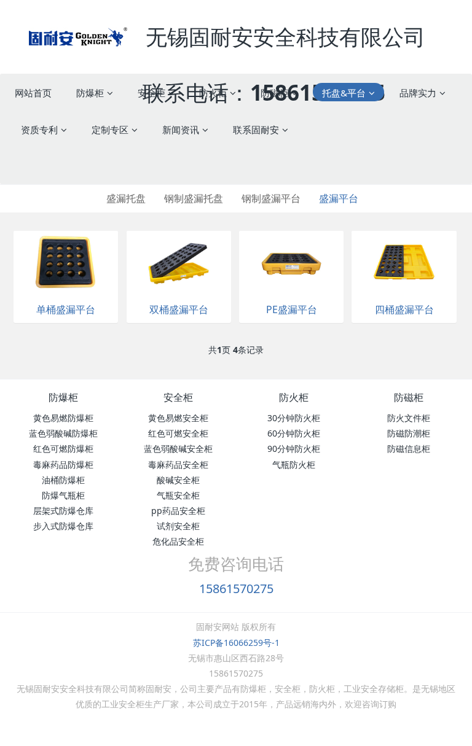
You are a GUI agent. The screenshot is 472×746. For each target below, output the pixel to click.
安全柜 (178, 397)
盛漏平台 (338, 198)
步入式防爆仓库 (63, 526)
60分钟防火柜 (293, 433)
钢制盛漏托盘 (193, 198)
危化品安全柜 (178, 541)
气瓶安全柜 (178, 495)
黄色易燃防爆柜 (63, 418)
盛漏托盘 (126, 198)
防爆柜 (63, 397)
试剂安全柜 (178, 526)
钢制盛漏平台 (271, 198)
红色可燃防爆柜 (63, 448)
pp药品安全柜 (178, 510)
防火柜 (294, 397)
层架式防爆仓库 (63, 510)
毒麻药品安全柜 (178, 464)
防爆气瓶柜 (63, 495)
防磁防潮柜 (408, 433)
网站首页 (33, 93)
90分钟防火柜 (293, 448)
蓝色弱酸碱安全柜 (178, 448)
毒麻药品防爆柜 (63, 464)
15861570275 (236, 588)
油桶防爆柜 (63, 480)
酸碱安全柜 (178, 480)
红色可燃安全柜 (178, 433)
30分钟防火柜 (293, 418)
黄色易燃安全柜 (178, 418)
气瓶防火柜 (293, 464)
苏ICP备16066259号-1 (236, 642)
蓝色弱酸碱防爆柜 (63, 433)
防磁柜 (408, 397)
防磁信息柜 (408, 448)
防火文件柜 (408, 418)
